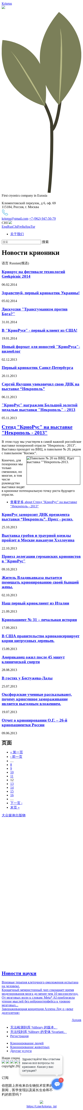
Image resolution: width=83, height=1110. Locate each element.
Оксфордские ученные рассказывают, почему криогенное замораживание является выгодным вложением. (37, 699)
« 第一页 (16, 752)
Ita (23, 226)
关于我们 (17, 234)
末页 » (15, 807)
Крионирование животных (30, 1047)
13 (12, 784)
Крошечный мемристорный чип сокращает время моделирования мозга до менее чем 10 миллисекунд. (40, 991)
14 (12, 787)
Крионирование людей (27, 1043)
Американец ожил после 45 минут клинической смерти (33, 659)
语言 (5, 263)
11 (11, 776)
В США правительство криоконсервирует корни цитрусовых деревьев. (40, 638)
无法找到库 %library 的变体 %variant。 (38, 1032)
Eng (4, 226)
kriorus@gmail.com (15, 218)
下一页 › (16, 803)
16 (12, 795)
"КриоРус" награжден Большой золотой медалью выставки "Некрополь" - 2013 (39, 407)
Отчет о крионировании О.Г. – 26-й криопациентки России (34, 722)
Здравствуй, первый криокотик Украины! (41, 293)
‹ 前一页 (16, 756)
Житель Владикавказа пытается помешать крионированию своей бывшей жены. (40, 582)
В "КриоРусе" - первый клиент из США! (39, 330)
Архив (76, 1020)
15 (12, 791)
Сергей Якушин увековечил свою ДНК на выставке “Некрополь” (40, 386)
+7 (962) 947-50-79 (42, 218)
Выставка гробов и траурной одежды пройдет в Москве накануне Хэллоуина (38, 537)
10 (12, 772)
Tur (32, 226)
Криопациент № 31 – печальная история (39, 619)
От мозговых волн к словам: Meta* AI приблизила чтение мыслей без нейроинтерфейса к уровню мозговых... (38, 1001)
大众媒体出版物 (14, 815)
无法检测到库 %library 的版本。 (33, 1027)
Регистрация (19, 1036)
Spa (27, 226)
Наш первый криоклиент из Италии (35, 603)
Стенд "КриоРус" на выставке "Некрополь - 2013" (37, 429)
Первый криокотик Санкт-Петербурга (37, 367)
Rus (10, 226)
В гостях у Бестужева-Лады (27, 678)
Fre (19, 226)
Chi (15, 226)
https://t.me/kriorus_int (42, 1106)
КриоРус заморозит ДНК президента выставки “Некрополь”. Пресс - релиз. (37, 516)
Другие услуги (21, 1051)
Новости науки (19, 973)
